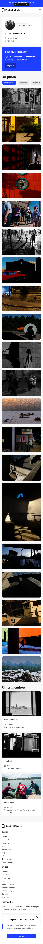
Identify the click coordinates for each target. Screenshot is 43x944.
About (4, 846)
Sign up (10, 65)
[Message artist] (30, 25)
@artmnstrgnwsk (33, 90)
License (5, 872)
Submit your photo (21, 5)
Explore (5, 837)
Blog (3, 853)
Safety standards (8, 888)
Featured (5, 840)
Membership (6, 849)
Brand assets (7, 859)
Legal (4, 881)
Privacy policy (7, 878)
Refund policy (7, 891)
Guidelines (6, 875)
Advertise (5, 897)
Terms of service (8, 884)
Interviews (6, 856)
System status (7, 862)
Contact (5, 894)
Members (5, 843)
